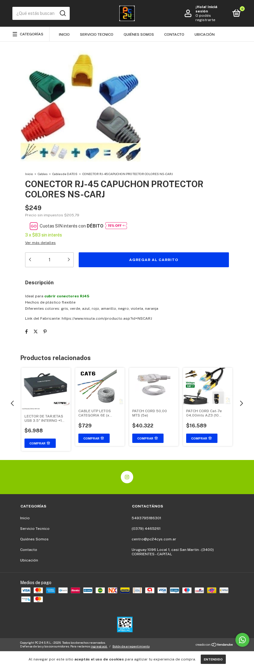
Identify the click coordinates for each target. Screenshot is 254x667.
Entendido (213, 659)
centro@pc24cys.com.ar (154, 539)
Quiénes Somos (139, 34)
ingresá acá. (99, 646)
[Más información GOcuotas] (116, 226)
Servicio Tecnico (96, 34)
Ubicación (205, 34)
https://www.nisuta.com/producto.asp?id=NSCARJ (107, 318)
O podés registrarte (205, 17)
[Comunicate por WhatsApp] (242, 640)
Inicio (64, 34)
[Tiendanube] (214, 645)
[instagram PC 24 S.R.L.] (127, 477)
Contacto (174, 34)
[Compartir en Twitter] (35, 331)
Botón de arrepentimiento (131, 646)
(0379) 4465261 (146, 528)
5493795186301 (146, 518)
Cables (42, 174)
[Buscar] (62, 13)
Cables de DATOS (64, 174)
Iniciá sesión (206, 9)
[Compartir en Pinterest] (45, 331)
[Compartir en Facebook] (26, 331)
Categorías (31, 34)
